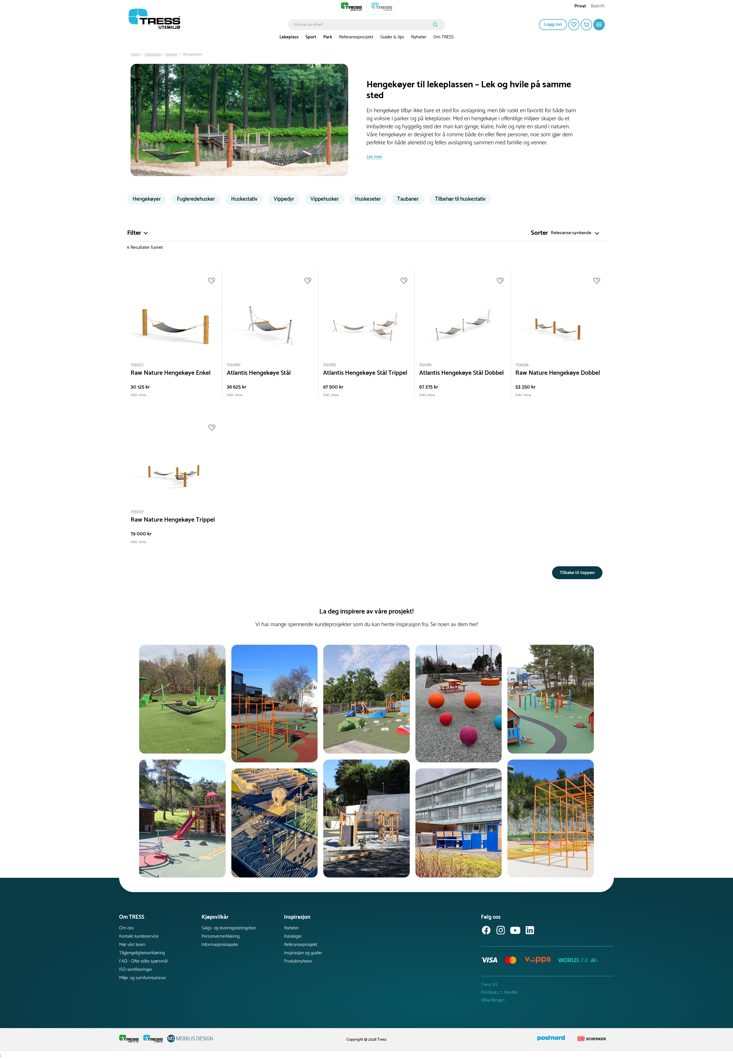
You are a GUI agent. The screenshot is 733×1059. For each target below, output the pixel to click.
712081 (425, 365)
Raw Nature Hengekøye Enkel (170, 373)
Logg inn (553, 24)
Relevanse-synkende (571, 233)
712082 (329, 365)
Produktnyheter (298, 961)
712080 (234, 365)
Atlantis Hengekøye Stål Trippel (365, 373)
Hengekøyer (147, 199)
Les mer (374, 157)
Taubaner (408, 199)
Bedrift (598, 6)
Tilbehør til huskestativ (460, 199)
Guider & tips (392, 37)
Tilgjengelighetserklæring (142, 953)
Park (327, 37)
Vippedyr (284, 199)
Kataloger (293, 936)
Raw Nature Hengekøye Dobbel (557, 373)
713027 (137, 365)
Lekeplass (289, 37)
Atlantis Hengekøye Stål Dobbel (461, 373)
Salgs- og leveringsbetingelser (229, 928)
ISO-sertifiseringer (135, 970)
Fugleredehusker (196, 199)
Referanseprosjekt (356, 37)
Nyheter (418, 37)
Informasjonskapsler (220, 945)
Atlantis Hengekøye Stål (259, 373)
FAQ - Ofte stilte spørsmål (143, 961)
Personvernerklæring (221, 936)
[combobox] (362, 24)
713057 (137, 512)
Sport (311, 37)
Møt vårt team (132, 945)
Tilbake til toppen (577, 573)
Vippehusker (324, 199)
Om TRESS (443, 37)
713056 (522, 365)
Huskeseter (368, 199)
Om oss (126, 928)
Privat (580, 6)
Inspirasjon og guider (303, 953)
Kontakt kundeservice (139, 936)
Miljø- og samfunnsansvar (142, 978)
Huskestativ (244, 199)
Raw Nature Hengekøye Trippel (173, 520)
